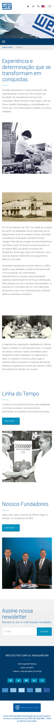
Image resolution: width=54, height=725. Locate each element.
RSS (31, 718)
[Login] (28, 6)
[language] (44, 6)
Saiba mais (9, 421)
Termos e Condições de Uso (15, 718)
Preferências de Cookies (29, 708)
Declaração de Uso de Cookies (36, 716)
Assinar (44, 631)
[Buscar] (38, 6)
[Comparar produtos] (33, 6)
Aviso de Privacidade (12, 716)
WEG (6, 6)
